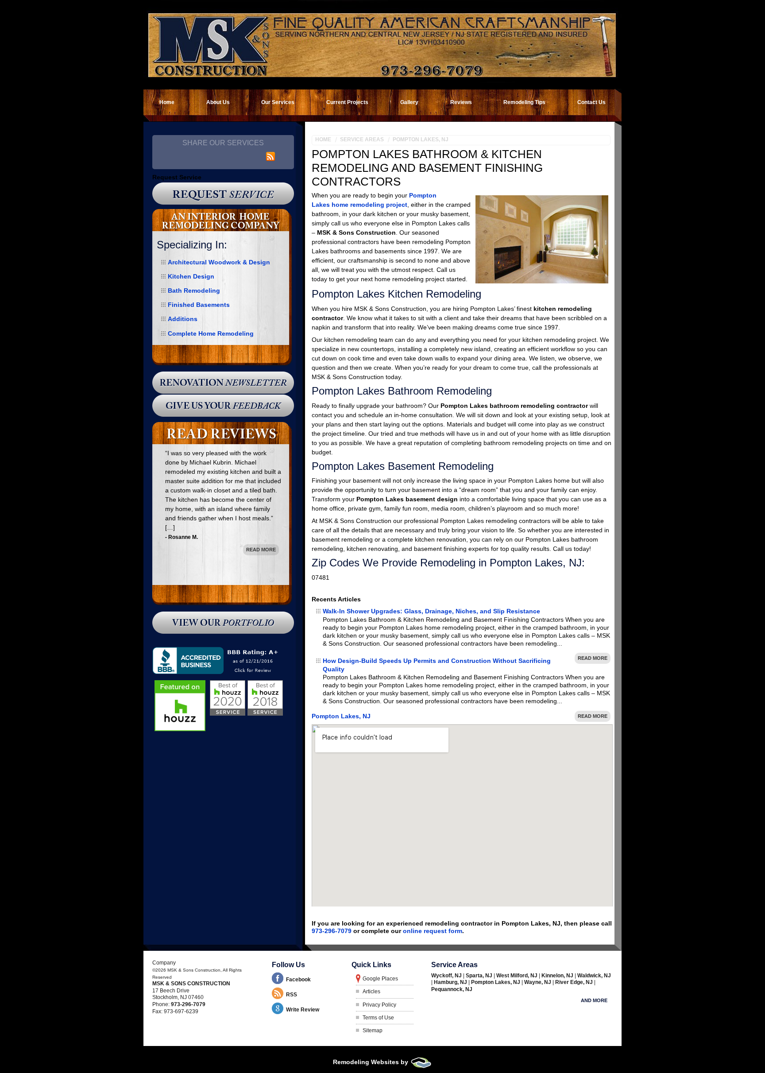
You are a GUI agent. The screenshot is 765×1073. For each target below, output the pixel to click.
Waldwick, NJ (594, 975)
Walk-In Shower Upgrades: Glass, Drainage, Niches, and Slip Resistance (431, 611)
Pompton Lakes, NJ (420, 139)
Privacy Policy (379, 1005)
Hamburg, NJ (451, 982)
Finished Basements (199, 304)
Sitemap (372, 1030)
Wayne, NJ (538, 982)
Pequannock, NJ (451, 989)
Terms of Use (378, 1018)
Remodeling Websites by (371, 1061)
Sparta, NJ (480, 975)
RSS (291, 995)
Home (323, 139)
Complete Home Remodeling (211, 333)
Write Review (302, 1010)
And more (594, 1000)
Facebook (298, 979)
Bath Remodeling (194, 290)
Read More (592, 658)
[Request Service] (223, 193)
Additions (182, 318)
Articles (371, 991)
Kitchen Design (191, 276)
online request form (432, 930)
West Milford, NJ (517, 975)
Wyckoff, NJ (447, 975)
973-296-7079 (332, 930)
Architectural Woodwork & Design (219, 262)
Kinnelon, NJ (558, 975)
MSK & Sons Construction (191, 983)
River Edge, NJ (574, 982)
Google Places (380, 979)
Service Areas (362, 139)
